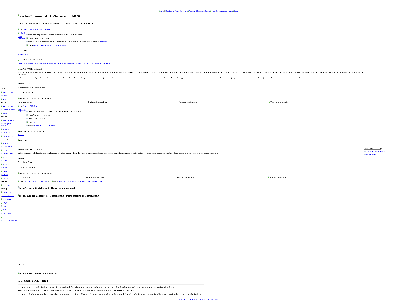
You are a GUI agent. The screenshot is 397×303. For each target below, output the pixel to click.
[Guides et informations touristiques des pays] (4, 99)
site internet (103, 42)
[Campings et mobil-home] (5, 175)
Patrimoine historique (74, 63)
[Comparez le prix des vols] (374, 151)
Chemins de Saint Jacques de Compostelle (96, 63)
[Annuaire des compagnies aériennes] (9, 125)
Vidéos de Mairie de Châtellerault (44, 126)
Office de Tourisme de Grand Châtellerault (37, 29)
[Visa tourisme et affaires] (3, 206)
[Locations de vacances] (5, 171)
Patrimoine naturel (60, 63)
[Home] (161, 11)
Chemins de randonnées (25, 63)
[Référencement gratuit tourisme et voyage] (9, 220)
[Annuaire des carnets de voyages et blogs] (8, 120)
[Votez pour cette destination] (278, 102)
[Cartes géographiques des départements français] (4, 113)
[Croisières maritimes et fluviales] (5, 164)
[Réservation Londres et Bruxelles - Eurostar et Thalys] (7, 154)
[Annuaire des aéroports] (5, 129)
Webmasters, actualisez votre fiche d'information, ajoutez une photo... (81, 181)
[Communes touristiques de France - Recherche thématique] (8, 110)
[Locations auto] (4, 178)
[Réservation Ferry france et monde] (4, 157)
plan (180, 299)
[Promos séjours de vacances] (4, 161)
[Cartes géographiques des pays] (4, 95)
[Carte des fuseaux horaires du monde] (7, 196)
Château (50, 63)
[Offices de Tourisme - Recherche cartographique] (176, 11)
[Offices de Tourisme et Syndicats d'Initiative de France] (8, 106)
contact (186, 299)
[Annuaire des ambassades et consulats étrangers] (6, 199)
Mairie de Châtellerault (30, 106)
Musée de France (23, 54)
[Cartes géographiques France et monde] (6, 192)
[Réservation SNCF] (4, 150)
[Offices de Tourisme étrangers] (8, 92)
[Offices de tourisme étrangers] (221, 11)
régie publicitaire (195, 299)
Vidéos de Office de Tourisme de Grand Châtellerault (50, 45)
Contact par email (37, 122)
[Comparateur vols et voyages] (6, 143)
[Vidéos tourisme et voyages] (5, 185)
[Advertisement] (198, 5)
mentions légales (213, 299)
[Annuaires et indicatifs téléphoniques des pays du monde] (5, 203)
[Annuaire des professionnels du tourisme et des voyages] (7, 136)
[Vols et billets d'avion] (6, 147)
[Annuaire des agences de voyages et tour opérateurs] (5, 132)
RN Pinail (21, 135)
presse (204, 299)
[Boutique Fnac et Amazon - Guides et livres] (7, 213)
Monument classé (40, 63)
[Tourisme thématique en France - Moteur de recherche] (199, 11)
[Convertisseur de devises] (4, 210)
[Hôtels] (4, 168)
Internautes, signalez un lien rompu (37, 181)
